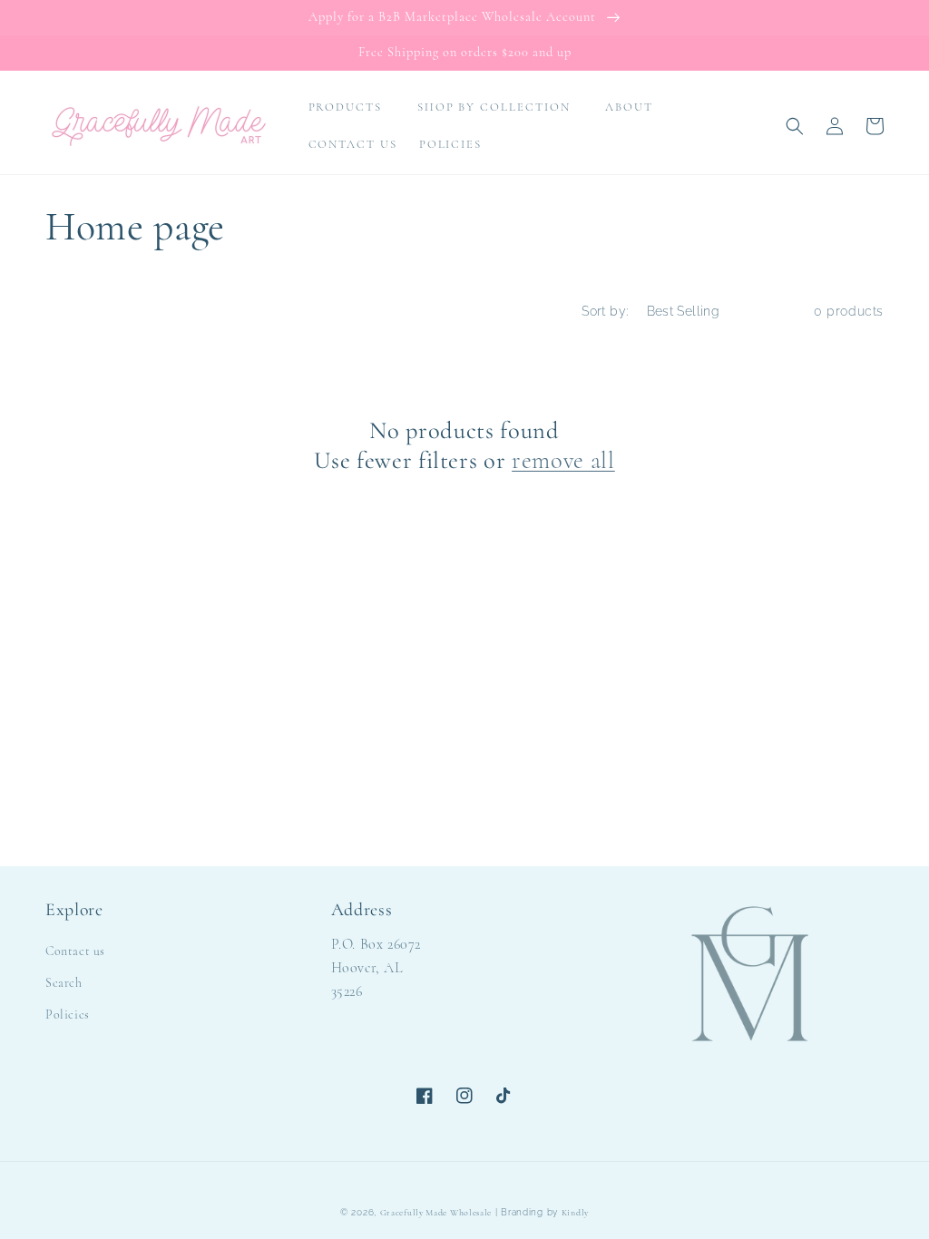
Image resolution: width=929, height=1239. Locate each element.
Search (64, 982)
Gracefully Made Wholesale (436, 1212)
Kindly (575, 1212)
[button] (352, 107)
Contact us (75, 951)
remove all (563, 460)
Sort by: (605, 311)
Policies (67, 1014)
